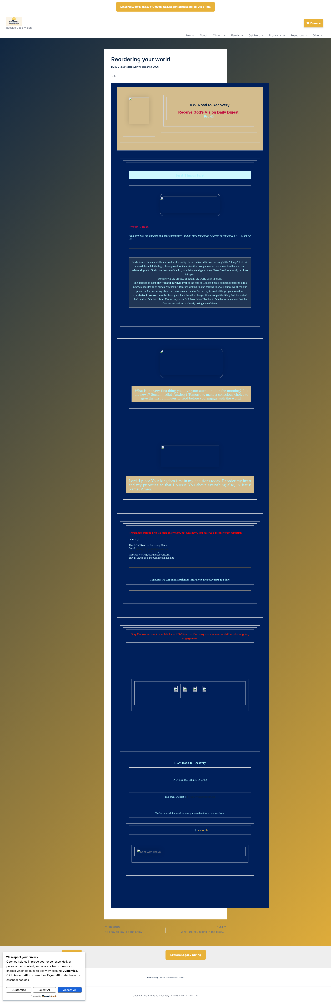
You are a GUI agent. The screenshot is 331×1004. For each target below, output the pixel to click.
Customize (19, 990)
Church (217, 35)
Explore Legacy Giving (185, 955)
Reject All (44, 990)
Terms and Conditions (169, 977)
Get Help (254, 35)
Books (181, 977)
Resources (297, 35)
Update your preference (183, 830)
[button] (224, 35)
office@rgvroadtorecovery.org (152, 548)
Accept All (69, 990)
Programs (275, 35)
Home (190, 35)
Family (235, 35)
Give (316, 35)
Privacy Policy (152, 977)
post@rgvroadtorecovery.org (201, 797)
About (203, 35)
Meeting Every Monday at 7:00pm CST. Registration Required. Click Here (165, 6)
